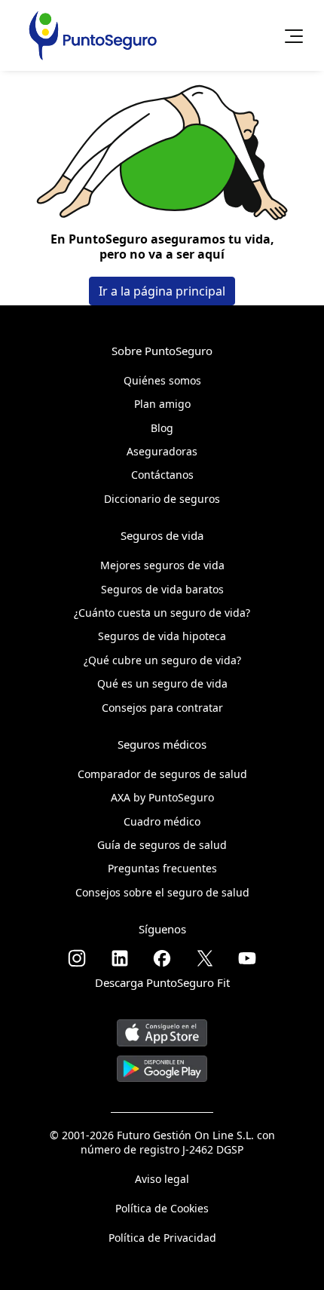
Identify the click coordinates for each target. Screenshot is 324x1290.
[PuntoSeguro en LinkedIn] (120, 958)
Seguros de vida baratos (162, 589)
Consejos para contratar (162, 707)
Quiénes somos (162, 380)
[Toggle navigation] (289, 35)
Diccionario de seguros (162, 499)
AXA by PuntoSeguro (162, 797)
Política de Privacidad (162, 1237)
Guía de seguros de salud (162, 845)
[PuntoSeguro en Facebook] (162, 958)
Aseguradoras (162, 451)
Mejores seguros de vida (162, 565)
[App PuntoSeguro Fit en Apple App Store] (162, 1027)
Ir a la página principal (162, 291)
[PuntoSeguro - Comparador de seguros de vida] (92, 35)
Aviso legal (162, 1179)
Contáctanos (162, 474)
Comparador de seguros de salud (162, 774)
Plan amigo (162, 404)
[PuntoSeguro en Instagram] (77, 958)
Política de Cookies (162, 1208)
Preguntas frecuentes (162, 868)
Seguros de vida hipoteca (162, 636)
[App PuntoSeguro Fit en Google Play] (162, 1063)
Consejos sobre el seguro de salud (162, 892)
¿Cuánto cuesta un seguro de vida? (162, 612)
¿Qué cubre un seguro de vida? (162, 660)
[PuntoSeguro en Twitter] (205, 958)
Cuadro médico (162, 821)
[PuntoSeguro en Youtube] (247, 958)
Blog (162, 428)
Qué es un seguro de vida (162, 683)
